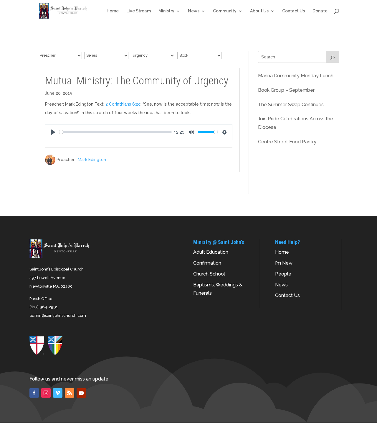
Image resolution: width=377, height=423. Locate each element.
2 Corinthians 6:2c (122, 104)
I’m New (283, 263)
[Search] (332, 57)
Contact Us (293, 11)
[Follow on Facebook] (34, 393)
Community (225, 11)
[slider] (115, 132)
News (193, 11)
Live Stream (138, 11)
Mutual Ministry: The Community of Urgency (136, 81)
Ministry (166, 11)
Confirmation (207, 263)
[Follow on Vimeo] (57, 393)
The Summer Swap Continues (291, 104)
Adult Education (210, 252)
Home (113, 11)
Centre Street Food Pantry (287, 142)
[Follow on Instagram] (46, 393)
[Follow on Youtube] (81, 393)
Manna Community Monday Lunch (295, 75)
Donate (320, 11)
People (283, 274)
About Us (259, 11)
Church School (209, 274)
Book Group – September (286, 90)
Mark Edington (92, 159)
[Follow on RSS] (69, 393)
